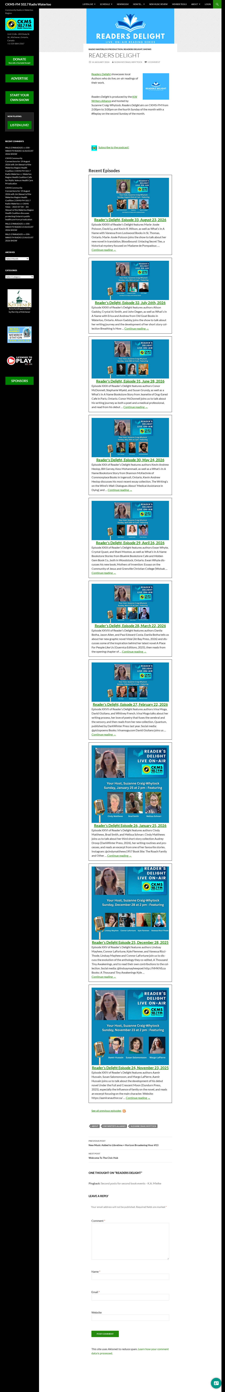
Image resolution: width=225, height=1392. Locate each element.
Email (95, 1292)
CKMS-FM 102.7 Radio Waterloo (28, 4)
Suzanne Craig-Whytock (128, 62)
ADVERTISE (19, 78)
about (95, 1126)
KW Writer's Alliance (114, 1126)
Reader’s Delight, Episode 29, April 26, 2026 (130, 543)
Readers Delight (133, 49)
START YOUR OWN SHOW (19, 97)
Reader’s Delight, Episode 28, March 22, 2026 (130, 626)
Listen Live (88, 4)
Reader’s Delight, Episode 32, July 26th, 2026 (130, 303)
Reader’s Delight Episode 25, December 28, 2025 (130, 942)
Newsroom (122, 4)
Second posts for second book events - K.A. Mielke (131, 1183)
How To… (137, 4)
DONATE (19, 60)
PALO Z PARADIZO (14, 147)
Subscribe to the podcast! (113, 147)
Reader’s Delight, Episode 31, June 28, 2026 (130, 381)
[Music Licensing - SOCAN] (19, 360)
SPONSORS (19, 381)
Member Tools (179, 4)
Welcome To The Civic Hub (103, 1155)
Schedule (105, 4)
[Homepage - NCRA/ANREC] (19, 334)
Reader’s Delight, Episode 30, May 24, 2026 (130, 460)
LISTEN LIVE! (19, 125)
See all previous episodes (106, 1110)
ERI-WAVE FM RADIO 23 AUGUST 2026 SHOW (19, 226)
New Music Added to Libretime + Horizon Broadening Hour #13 (123, 1143)
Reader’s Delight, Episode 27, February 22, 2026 (130, 704)
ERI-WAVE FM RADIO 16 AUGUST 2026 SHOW (19, 150)
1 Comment (153, 62)
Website (96, 1312)
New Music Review (158, 4)
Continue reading (104, 249)
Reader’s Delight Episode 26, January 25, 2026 (130, 825)
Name (95, 1271)
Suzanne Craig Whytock (143, 1126)
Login (208, 4)
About (194, 4)
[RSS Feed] (124, 1110)
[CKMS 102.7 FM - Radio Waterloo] (19, 24)
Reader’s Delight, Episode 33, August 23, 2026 (130, 220)
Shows (147, 49)
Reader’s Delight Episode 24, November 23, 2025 (130, 1068)
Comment (98, 1220)
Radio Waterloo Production (106, 49)
